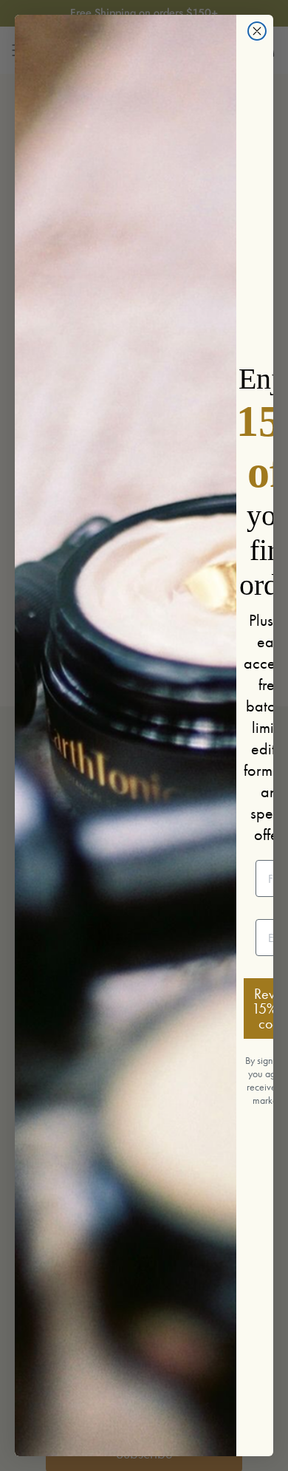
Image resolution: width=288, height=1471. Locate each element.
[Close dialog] (257, 31)
